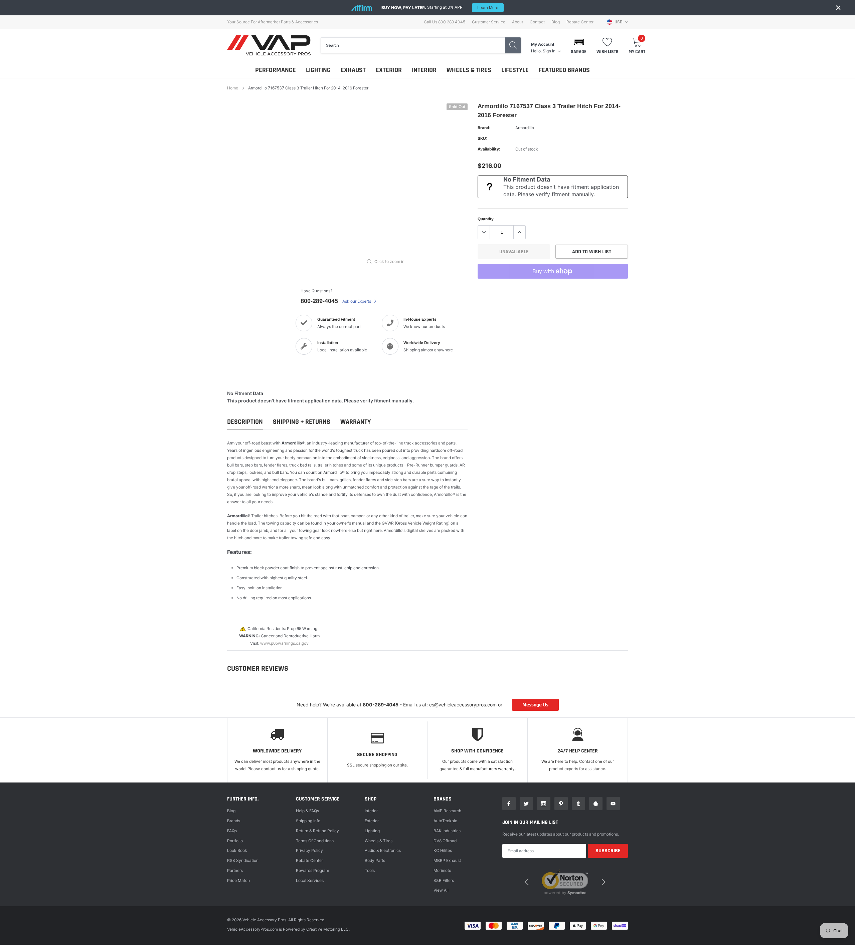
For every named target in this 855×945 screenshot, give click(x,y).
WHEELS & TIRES (469, 70)
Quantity (486, 219)
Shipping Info (308, 820)
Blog (555, 22)
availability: (489, 148)
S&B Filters (444, 880)
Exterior (372, 820)
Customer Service (488, 22)
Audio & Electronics (383, 850)
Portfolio (235, 840)
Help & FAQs (307, 810)
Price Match (238, 880)
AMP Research (447, 810)
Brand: (484, 127)
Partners (235, 870)
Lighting (372, 830)
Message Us (535, 704)
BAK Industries (447, 830)
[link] (509, 803)
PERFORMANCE (275, 70)
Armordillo (524, 127)
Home (232, 87)
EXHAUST (353, 70)
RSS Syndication (243, 860)
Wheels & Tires (378, 840)
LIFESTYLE (515, 70)
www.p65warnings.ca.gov (284, 643)
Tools (370, 870)
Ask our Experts (357, 301)
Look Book (237, 850)
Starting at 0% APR (439, 7)
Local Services (310, 880)
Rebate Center (579, 22)
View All (441, 890)
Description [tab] (245, 422)
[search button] (513, 45)
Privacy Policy (309, 850)
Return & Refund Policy (317, 830)
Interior (371, 810)
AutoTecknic (445, 820)
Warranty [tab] (355, 422)
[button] (578, 45)
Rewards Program (312, 870)
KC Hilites (443, 850)
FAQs (232, 830)
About (517, 22)
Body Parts (375, 860)
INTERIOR (424, 70)
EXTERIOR (389, 70)
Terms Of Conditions (315, 840)
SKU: (482, 138)
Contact (537, 22)
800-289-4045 (319, 301)
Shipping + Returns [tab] (301, 422)
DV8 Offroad (445, 840)
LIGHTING (318, 70)
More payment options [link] (553, 287)
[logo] (269, 45)
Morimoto (442, 870)
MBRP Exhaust (447, 860)
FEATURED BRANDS (564, 70)
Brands (233, 820)
